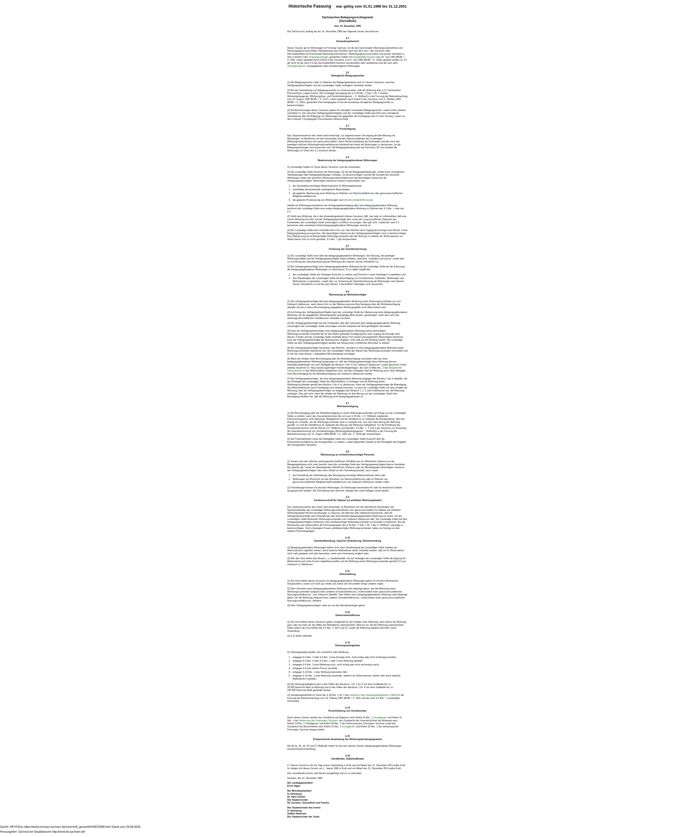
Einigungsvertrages (319, 57)
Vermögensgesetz (296, 66)
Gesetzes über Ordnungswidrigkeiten (369, 695)
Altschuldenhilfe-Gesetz (361, 57)
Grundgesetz (380, 717)
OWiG (393, 695)
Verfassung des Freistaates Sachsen (318, 720)
